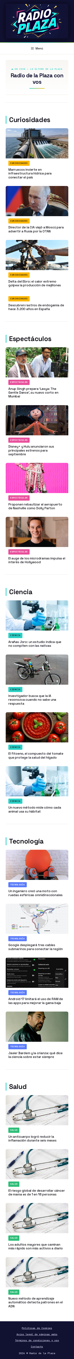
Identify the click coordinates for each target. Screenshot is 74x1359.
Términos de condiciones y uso (37, 1340)
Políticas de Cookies (37, 1328)
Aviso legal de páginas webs (37, 1334)
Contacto (37, 1346)
